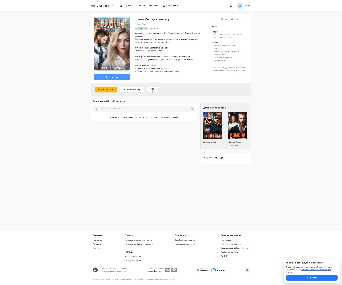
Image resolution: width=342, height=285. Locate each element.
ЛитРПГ (224, 256)
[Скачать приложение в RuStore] (218, 270)
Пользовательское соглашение (138, 240)
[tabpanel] (144, 112)
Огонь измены (209, 142)
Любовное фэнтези (229, 252)
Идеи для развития (133, 260)
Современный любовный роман (235, 248)
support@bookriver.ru (155, 271)
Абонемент (172, 6)
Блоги (142, 6)
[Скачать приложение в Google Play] (203, 270)
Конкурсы (154, 6)
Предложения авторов (185, 244)
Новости (96, 248)
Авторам (97, 244)
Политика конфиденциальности (139, 244)
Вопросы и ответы (133, 256)
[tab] (101, 101)
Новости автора (214, 157)
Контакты (97, 240)
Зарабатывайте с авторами (187, 240)
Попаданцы (226, 240)
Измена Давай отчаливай (235, 143)
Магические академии (231, 244)
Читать (114, 77)
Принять (311, 278)
